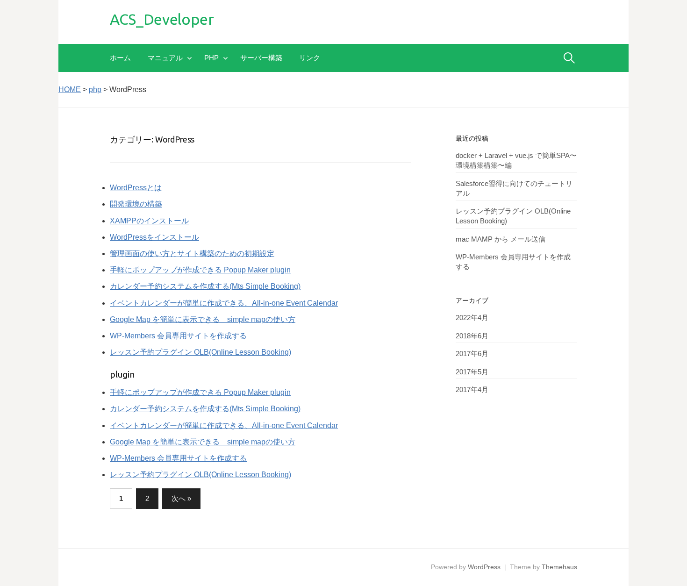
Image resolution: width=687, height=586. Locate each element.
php (211, 58)
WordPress (484, 567)
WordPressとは (136, 188)
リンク (309, 58)
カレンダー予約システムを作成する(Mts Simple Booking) (205, 286)
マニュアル (165, 58)
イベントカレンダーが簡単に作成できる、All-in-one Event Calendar (224, 303)
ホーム (120, 58)
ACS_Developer (162, 19)
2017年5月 (472, 372)
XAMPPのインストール (149, 221)
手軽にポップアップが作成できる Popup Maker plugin (200, 270)
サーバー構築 (261, 58)
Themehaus (559, 567)
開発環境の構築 (136, 204)
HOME (69, 89)
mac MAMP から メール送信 (500, 239)
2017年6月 (472, 353)
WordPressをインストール (154, 237)
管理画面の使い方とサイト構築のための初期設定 (192, 253)
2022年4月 (472, 318)
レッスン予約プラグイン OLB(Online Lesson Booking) (200, 352)
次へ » (181, 498)
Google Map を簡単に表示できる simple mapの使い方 (202, 319)
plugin (122, 374)
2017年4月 (472, 389)
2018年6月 (472, 336)
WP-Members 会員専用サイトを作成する (178, 336)
